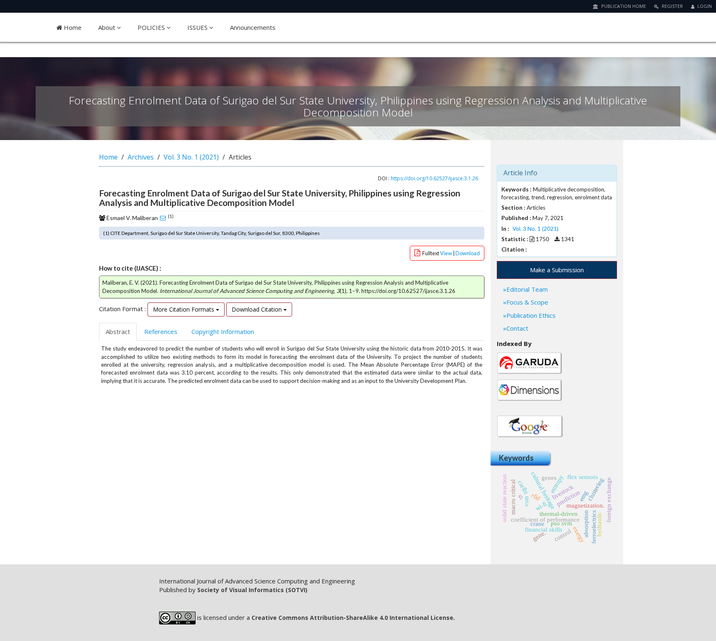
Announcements (253, 27)
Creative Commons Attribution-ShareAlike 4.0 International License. (353, 618)
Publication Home (623, 6)
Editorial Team (527, 289)
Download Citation (257, 309)
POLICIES (152, 27)
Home (72, 27)
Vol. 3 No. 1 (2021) (191, 157)
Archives (141, 157)
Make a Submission (557, 270)
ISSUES (198, 27)
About (107, 27)
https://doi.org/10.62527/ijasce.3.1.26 (434, 178)
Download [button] (467, 253)
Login (704, 6)
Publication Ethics (531, 315)
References (160, 331)
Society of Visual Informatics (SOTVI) (252, 590)
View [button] (446, 253)
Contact (517, 328)
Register (671, 6)
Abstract (118, 331)
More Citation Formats (184, 309)
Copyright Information (222, 331)
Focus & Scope (527, 302)
